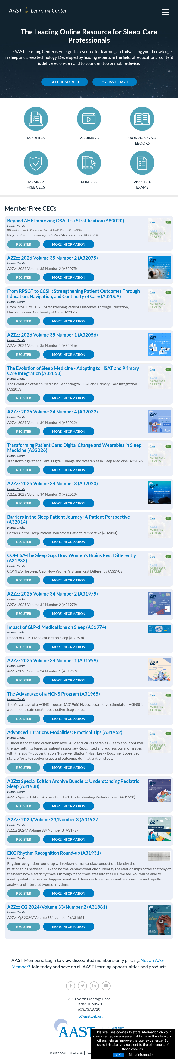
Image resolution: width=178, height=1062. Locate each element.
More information (141, 1054)
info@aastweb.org (89, 1016)
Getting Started (65, 82)
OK (118, 1055)
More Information (68, 244)
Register (23, 244)
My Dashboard (115, 82)
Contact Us (76, 1053)
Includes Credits (16, 226)
